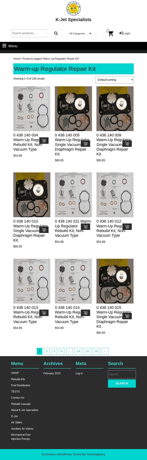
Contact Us (17, 397)
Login (126, 33)
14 (78, 351)
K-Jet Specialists (73, 19)
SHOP (15, 372)
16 (96, 351)
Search (56, 33)
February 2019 (51, 373)
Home (16, 58)
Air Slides (16, 422)
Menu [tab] (12, 46)
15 (87, 351)
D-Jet (14, 416)
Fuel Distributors (20, 385)
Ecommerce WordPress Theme (62, 454)
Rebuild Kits (18, 379)
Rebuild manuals (21, 403)
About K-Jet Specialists (24, 409)
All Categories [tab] (77, 33)
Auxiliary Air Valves (22, 428)
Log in (79, 373)
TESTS (15, 391)
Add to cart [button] (44, 140)
